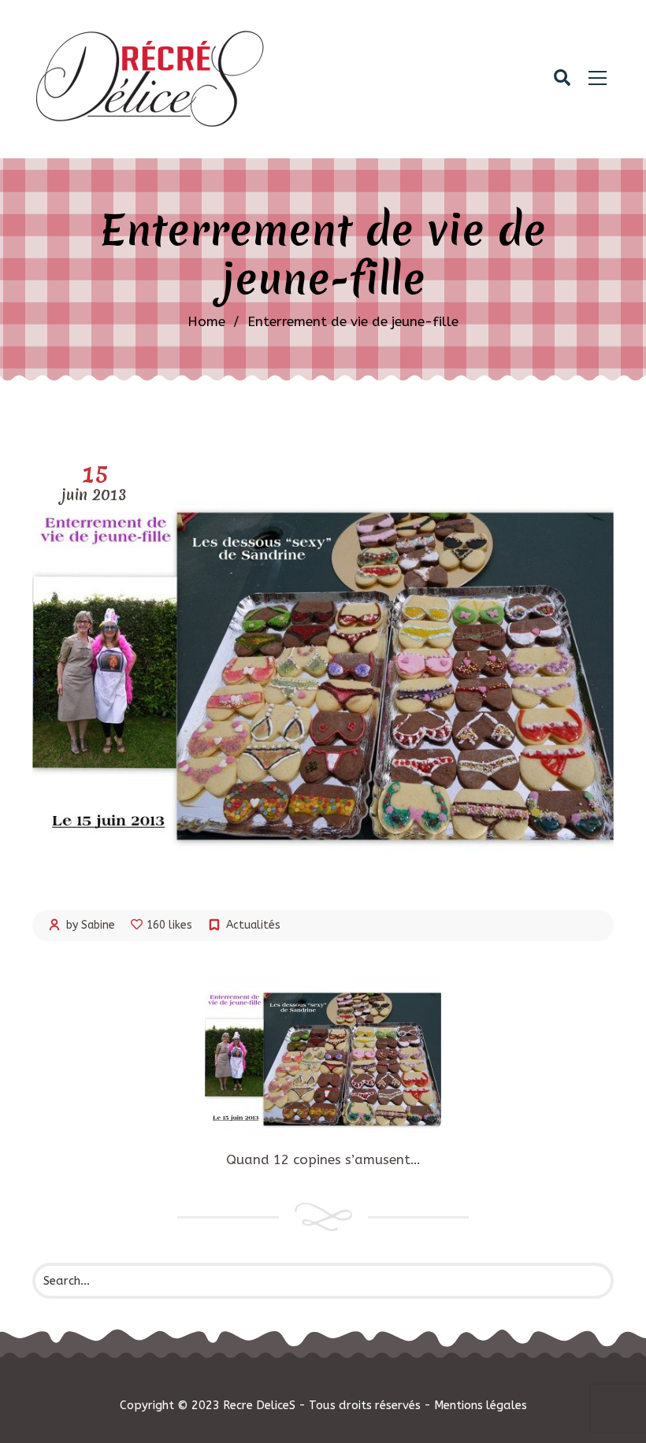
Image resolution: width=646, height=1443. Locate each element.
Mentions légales (480, 1405)
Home (206, 321)
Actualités (253, 925)
